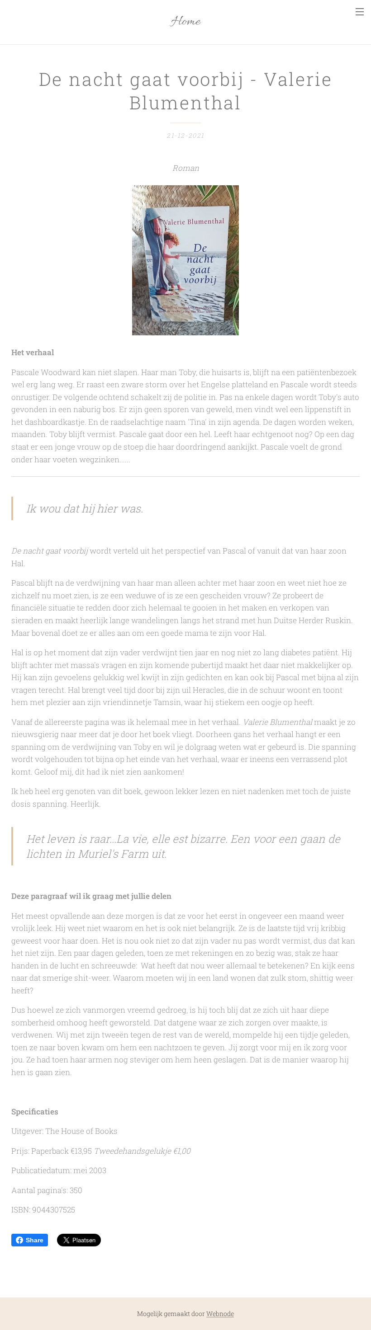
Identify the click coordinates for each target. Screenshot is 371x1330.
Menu (360, 11)
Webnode (220, 1313)
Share (34, 1240)
